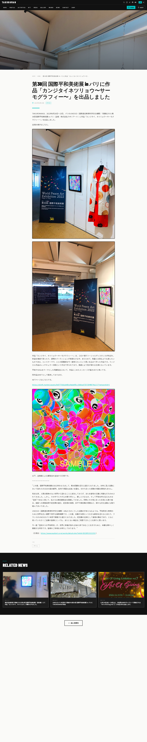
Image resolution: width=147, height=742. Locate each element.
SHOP (73, 7)
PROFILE (12, 7)
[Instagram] (127, 2)
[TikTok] (129, 2)
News (39, 76)
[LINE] (132, 2)
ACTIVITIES (21, 7)
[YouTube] (135, 2)
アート (48, 103)
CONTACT (65, 7)
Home (33, 76)
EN (143, 2)
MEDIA (36, 7)
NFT (29, 7)
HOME (5, 7)
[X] (124, 2)
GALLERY (43, 7)
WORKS (51, 7)
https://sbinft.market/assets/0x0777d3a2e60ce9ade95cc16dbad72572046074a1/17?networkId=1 (71, 384)
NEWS (58, 7)
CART (142, 7)
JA (140, 2)
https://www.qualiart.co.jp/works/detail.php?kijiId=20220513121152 (68, 533)
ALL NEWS (75, 623)
